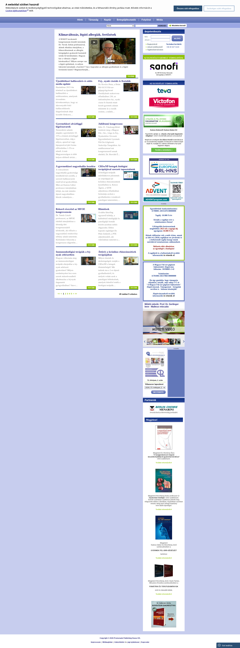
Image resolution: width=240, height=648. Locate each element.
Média (160, 20)
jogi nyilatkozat (133, 642)
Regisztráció (152, 44)
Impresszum (96, 642)
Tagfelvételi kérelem (155, 50)
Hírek (80, 20)
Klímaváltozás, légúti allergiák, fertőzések (87, 34)
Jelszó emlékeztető (154, 47)
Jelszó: (147, 40)
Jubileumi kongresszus (110, 123)
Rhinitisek (103, 209)
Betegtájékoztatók (126, 20)
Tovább (131, 76)
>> (76, 293)
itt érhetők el (168, 255)
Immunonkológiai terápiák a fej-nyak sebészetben (73, 253)
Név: (146, 37)
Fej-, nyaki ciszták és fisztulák (114, 81)
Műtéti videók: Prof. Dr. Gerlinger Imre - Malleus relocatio (162, 305)
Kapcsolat (145, 642)
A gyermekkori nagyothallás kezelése (75, 166)
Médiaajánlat (107, 642)
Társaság (93, 20)
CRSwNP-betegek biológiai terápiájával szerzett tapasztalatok (116, 168)
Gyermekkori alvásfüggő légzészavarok (69, 125)
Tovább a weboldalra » (163, 150)
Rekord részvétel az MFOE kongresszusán (70, 210)
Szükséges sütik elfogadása (219, 8)
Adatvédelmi (119, 642)
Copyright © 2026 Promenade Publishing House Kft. (120, 638)
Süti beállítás (226, 646)
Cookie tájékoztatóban (16, 10)
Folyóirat (146, 20)
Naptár (107, 20)
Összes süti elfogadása (188, 8)
